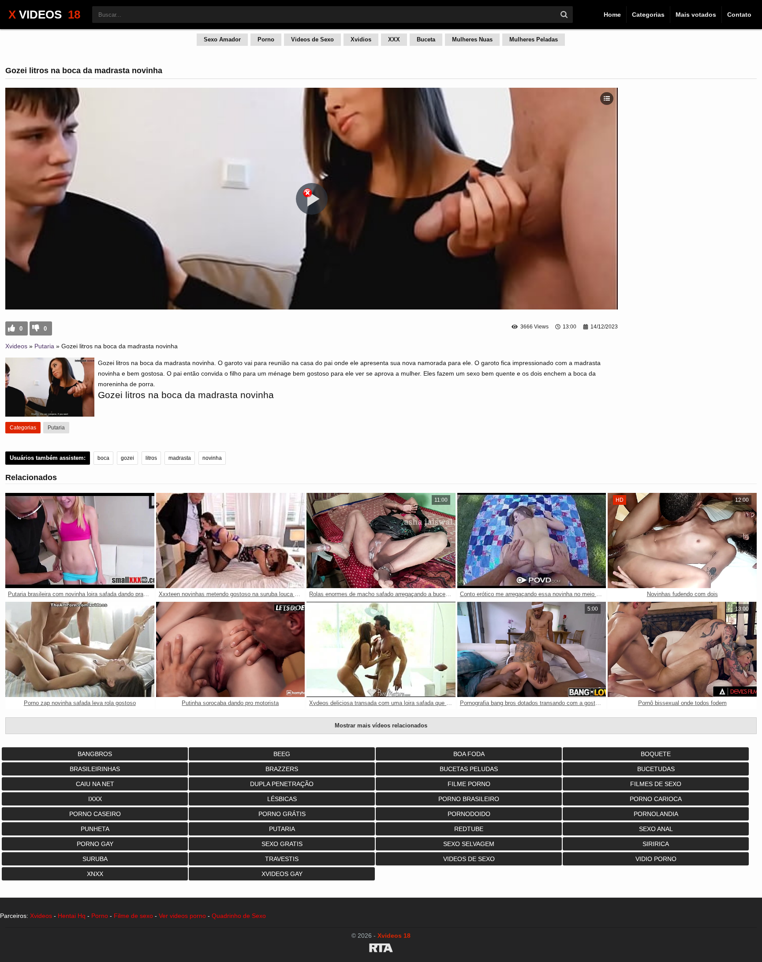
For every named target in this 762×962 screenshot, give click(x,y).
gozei (127, 458)
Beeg (281, 753)
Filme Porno (469, 783)
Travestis (282, 858)
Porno (266, 39)
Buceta (426, 39)
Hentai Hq (72, 915)
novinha (212, 458)
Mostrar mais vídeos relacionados (381, 725)
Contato (739, 14)
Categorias (648, 14)
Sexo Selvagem (468, 843)
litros (151, 458)
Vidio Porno (655, 858)
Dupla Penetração (282, 783)
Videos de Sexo (312, 39)
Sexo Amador (222, 39)
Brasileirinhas (95, 768)
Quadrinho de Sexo (239, 915)
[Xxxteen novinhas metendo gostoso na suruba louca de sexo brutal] (230, 540)
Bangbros (95, 753)
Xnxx (95, 873)
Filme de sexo (133, 915)
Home (612, 14)
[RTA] (381, 949)
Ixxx (95, 798)
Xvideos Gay (282, 873)
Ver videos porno (182, 915)
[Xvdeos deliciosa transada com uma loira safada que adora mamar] (381, 649)
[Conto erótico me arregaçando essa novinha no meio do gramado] (531, 540)
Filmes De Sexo (655, 783)
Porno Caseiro (95, 813)
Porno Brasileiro (468, 798)
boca (103, 458)
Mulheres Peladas (533, 39)
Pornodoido (469, 813)
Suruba (95, 858)
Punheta (95, 828)
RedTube (468, 828)
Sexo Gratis (282, 843)
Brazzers (281, 768)
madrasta (179, 458)
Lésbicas (282, 798)
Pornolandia (656, 813)
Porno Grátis (282, 813)
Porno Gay (95, 843)
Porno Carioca (656, 798)
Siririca (655, 843)
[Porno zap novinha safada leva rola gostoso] (79, 649)
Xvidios (361, 39)
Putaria (44, 346)
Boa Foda (469, 753)
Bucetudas (656, 768)
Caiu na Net (95, 783)
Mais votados (696, 14)
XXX (394, 39)
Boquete (656, 753)
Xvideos (16, 346)
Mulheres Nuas (472, 39)
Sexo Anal (656, 828)
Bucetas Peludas (469, 768)
